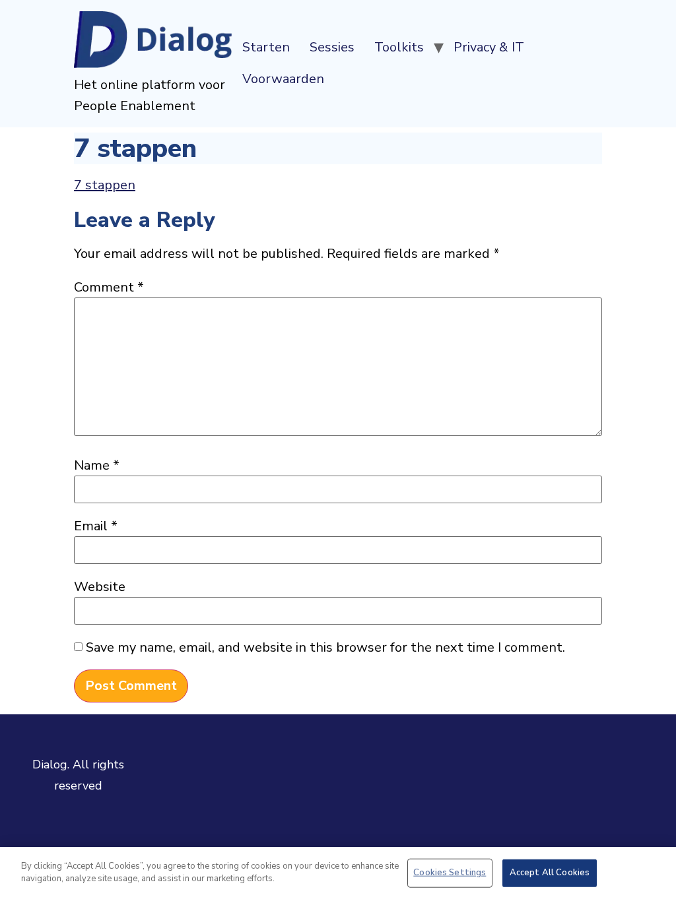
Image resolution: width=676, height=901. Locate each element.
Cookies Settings (449, 873)
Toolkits (399, 47)
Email (96, 526)
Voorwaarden (283, 79)
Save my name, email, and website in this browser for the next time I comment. (325, 647)
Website (99, 587)
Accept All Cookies (550, 873)
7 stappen (104, 185)
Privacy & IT (489, 47)
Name (96, 465)
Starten (266, 47)
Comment (109, 287)
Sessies (332, 47)
